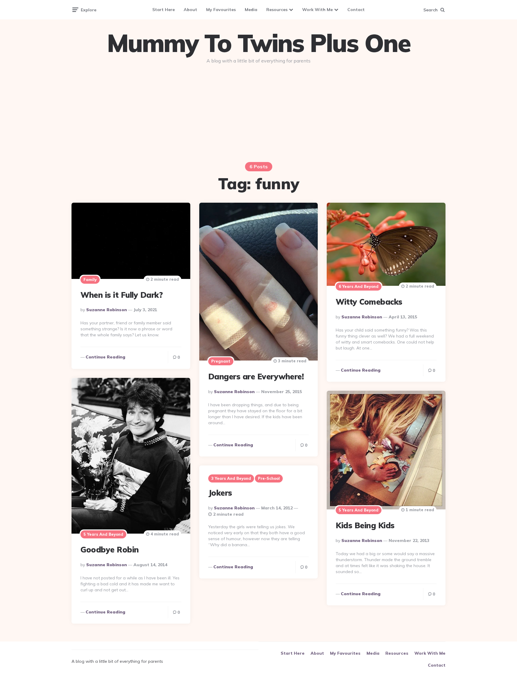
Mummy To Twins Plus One (258, 43)
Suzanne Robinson (106, 309)
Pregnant (220, 361)
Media (251, 9)
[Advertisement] (258, 114)
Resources (277, 9)
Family (90, 279)
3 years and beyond (231, 478)
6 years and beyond (358, 286)
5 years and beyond (103, 534)
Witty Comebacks (369, 302)
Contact (356, 9)
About (190, 9)
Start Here (163, 9)
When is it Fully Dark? (121, 295)
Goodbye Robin (109, 550)
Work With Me (317, 9)
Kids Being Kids (365, 525)
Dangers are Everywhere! (256, 376)
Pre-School (269, 478)
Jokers (220, 493)
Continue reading (105, 357)
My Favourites (221, 9)
